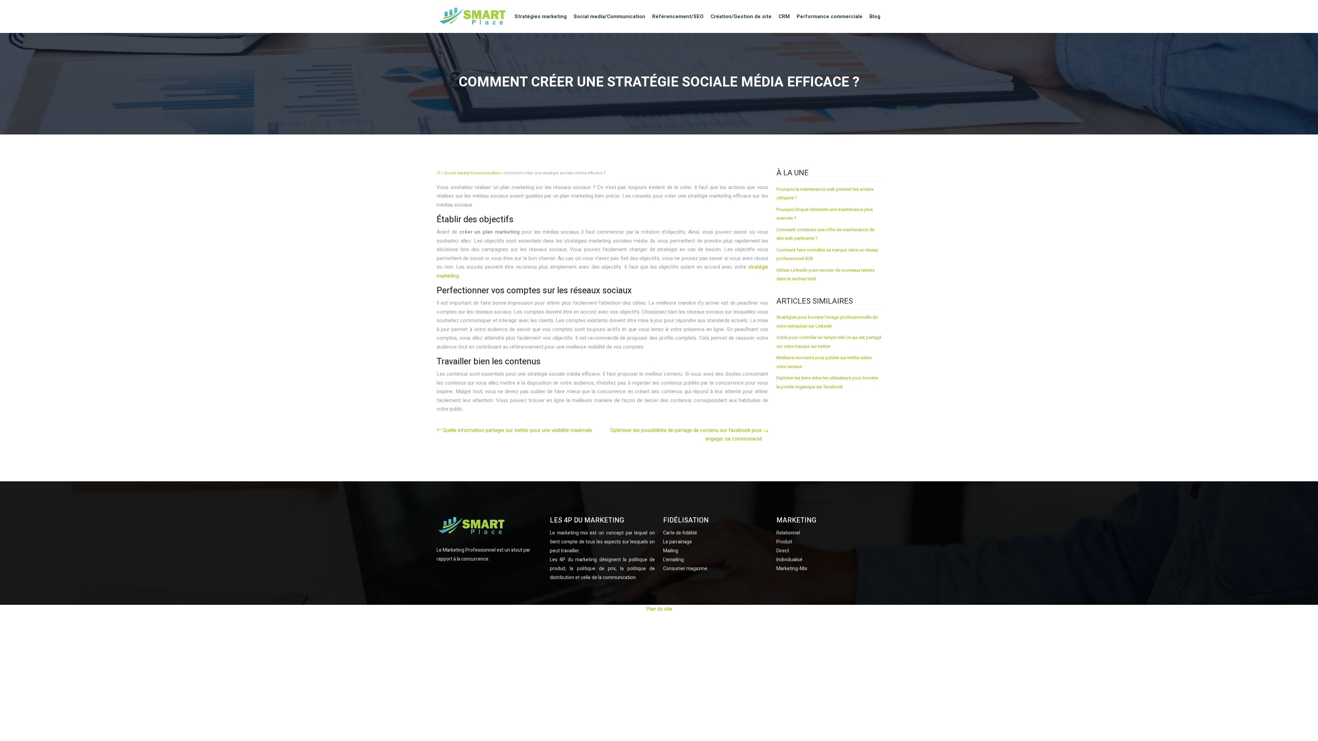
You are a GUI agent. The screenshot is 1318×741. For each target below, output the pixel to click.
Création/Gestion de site (741, 16)
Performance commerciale (830, 16)
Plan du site (659, 609)
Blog (874, 16)
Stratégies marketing (541, 16)
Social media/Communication (609, 16)
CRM (784, 16)
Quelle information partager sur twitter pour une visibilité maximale (517, 430)
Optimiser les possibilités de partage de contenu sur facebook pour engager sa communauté (686, 434)
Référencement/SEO (678, 16)
